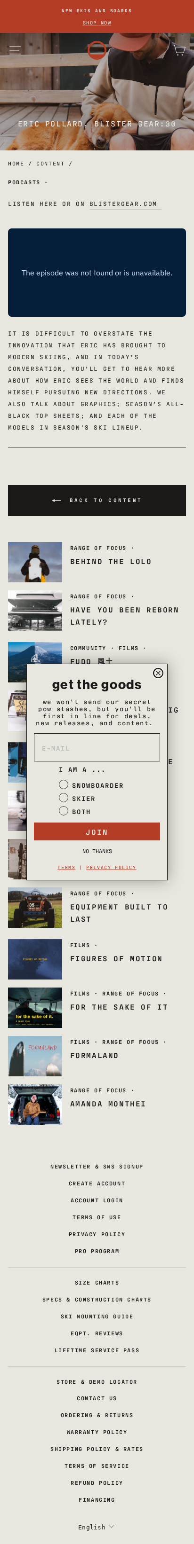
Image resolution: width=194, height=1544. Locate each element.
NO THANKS (97, 850)
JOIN (97, 831)
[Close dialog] (158, 673)
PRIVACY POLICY (111, 867)
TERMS (66, 867)
